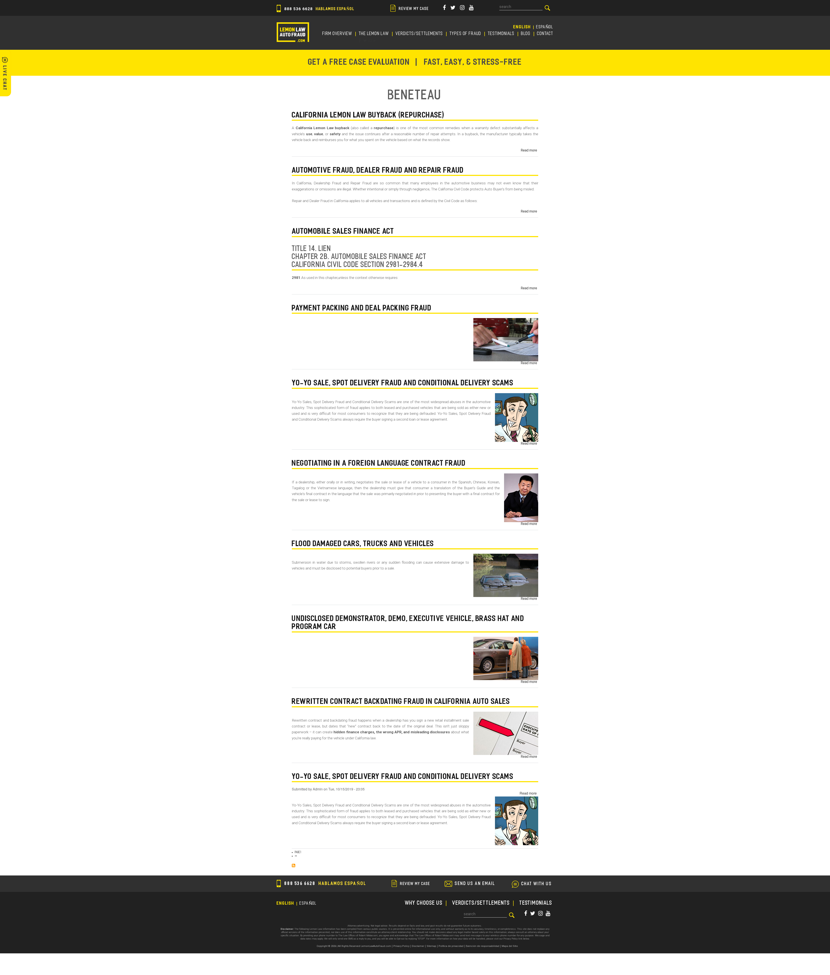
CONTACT (545, 34)
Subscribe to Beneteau (293, 865)
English (522, 27)
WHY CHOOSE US (424, 903)
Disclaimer (418, 946)
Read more (529, 150)
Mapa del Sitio (510, 946)
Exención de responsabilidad (482, 946)
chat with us (536, 884)
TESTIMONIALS (501, 34)
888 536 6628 (318, 8)
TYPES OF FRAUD (465, 34)
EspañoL (544, 27)
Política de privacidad (451, 946)
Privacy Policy (401, 946)
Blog (526, 34)
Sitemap (431, 946)
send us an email (475, 884)
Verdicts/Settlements (419, 34)
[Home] (293, 32)
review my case (413, 9)
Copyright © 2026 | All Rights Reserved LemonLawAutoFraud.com (354, 946)
